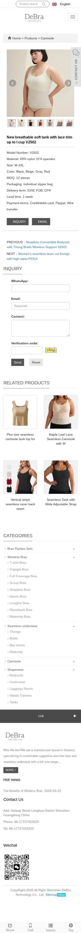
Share (10, 930)
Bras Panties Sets (20, 548)
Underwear (17, 682)
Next (68, 83)
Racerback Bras (21, 610)
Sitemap (51, 894)
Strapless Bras (20, 589)
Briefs (14, 638)
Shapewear (15, 669)
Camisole (47, 38)
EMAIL (42, 221)
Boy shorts (17, 645)
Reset (36, 362)
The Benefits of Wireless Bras (23, 791)
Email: (16, 299)
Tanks (14, 702)
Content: (18, 316)
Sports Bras (18, 596)
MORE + (11, 770)
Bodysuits (16, 675)
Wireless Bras (17, 557)
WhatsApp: (19, 281)
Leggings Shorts (21, 688)
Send (17, 362)
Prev (12, 83)
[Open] (76, 67)
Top (71, 930)
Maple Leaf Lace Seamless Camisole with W (61, 439)
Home (16, 38)
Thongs (15, 631)
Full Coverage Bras (23, 576)
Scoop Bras (18, 583)
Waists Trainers (21, 695)
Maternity (16, 652)
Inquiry (51, 930)
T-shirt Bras (18, 562)
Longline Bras (19, 603)
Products (31, 38)
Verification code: (24, 343)
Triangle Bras (19, 569)
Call (30, 930)
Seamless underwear (22, 626)
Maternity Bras (20, 616)
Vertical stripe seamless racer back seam (20, 504)
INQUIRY (19, 221)
